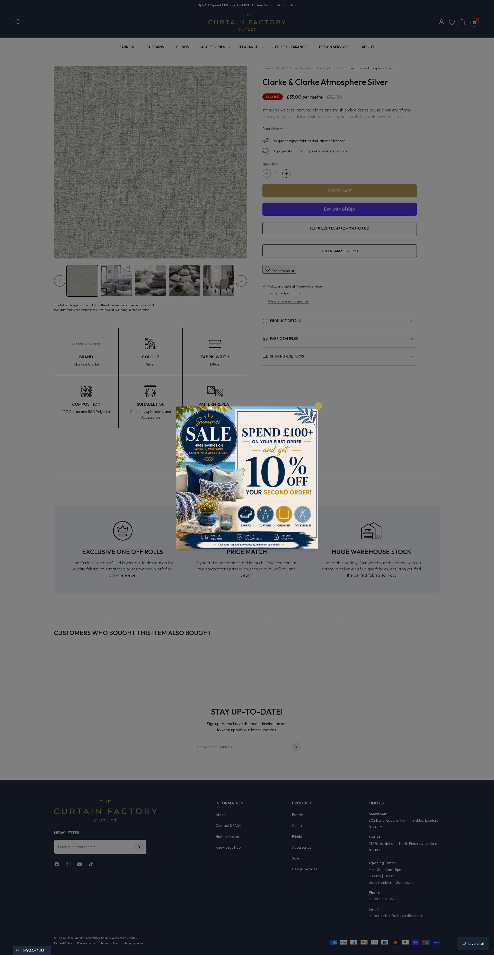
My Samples (34, 950)
